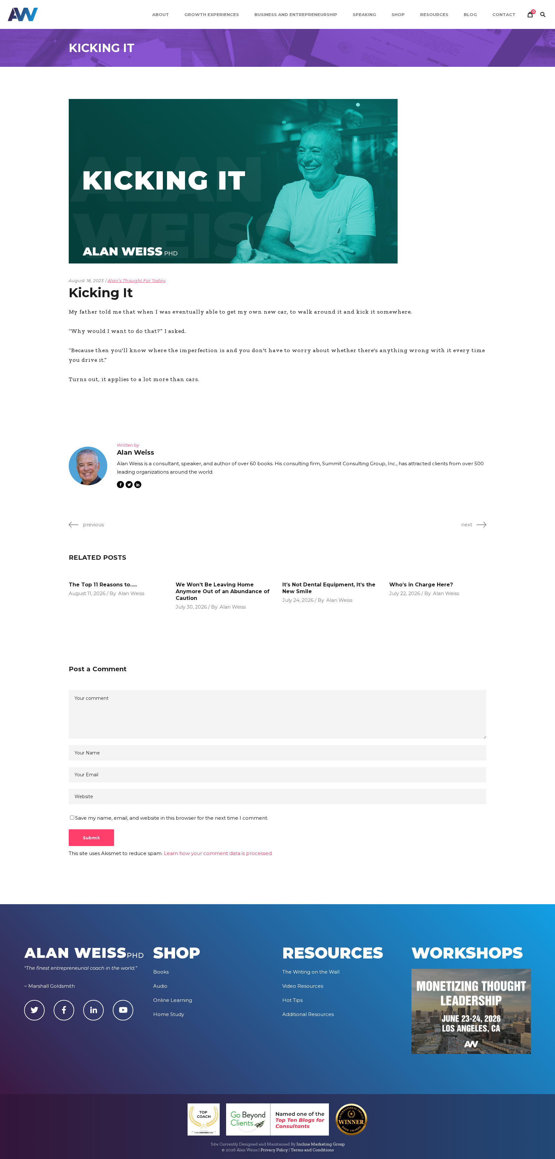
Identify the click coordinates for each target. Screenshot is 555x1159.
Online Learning (172, 1000)
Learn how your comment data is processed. (218, 853)
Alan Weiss (131, 593)
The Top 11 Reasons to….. (103, 585)
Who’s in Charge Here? (421, 585)
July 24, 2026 (297, 600)
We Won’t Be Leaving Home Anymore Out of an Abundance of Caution (222, 591)
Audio (160, 986)
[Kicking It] (88, 466)
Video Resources (302, 986)
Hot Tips (292, 1000)
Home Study (168, 1014)
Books (161, 972)
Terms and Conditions (312, 1150)
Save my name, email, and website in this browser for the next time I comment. (171, 818)
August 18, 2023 (86, 280)
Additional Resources (308, 1014)
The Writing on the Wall (310, 972)
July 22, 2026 (404, 593)
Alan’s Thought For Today (137, 280)
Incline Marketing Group (320, 1144)
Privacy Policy (274, 1150)
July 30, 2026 (191, 607)
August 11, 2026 (87, 593)
